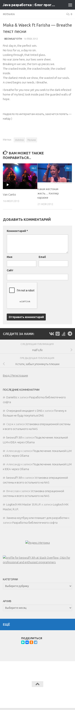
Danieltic (11, 397)
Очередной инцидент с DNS (24, 410)
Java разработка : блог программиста (29, 5)
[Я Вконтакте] (51, 333)
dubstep (19, 140)
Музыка (9, 14)
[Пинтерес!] (57, 333)
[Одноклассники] (31, 642)
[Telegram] (35, 642)
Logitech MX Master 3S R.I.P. (23, 504)
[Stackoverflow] (63, 333)
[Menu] (70, 5)
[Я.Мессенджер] (23, 642)
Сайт (10, 270)
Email (42, 256)
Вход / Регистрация (15, 375)
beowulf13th (13, 38)
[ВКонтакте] (27, 642)
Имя (9, 256)
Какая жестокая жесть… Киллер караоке (48, 193)
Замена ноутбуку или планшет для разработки (37, 517)
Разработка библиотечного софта (35, 522)
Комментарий (17, 230)
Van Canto (9, 194)
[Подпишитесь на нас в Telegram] (70, 333)
